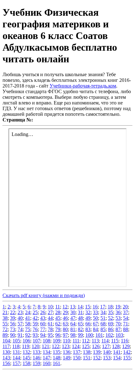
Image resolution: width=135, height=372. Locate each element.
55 (5, 323)
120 (35, 346)
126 (96, 346)
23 (20, 312)
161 (56, 363)
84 (95, 329)
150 (76, 357)
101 (99, 335)
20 (125, 306)
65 (80, 323)
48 (80, 318)
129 (126, 346)
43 (42, 318)
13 (72, 306)
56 (12, 323)
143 (6, 357)
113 (95, 340)
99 (80, 335)
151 (86, 357)
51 (102, 318)
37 (125, 312)
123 (65, 346)
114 (105, 340)
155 (127, 357)
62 (57, 323)
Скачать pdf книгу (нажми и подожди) (44, 295)
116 (124, 340)
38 (5, 318)
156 (6, 363)
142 (127, 352)
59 (35, 323)
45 (57, 318)
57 (20, 323)
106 (26, 340)
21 (5, 312)
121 (45, 346)
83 (87, 329)
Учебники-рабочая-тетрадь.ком (83, 85)
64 (72, 323)
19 (117, 306)
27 (50, 312)
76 (35, 329)
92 (27, 335)
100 (89, 335)
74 (20, 329)
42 (35, 318)
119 (25, 346)
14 (80, 306)
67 (95, 323)
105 (16, 340)
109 (56, 340)
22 (12, 312)
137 (76, 352)
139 (96, 352)
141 (117, 352)
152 (96, 357)
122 (55, 346)
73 (12, 329)
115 (114, 340)
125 (85, 346)
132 (26, 352)
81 (72, 329)
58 (27, 323)
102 (109, 335)
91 (20, 335)
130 (6, 352)
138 (86, 352)
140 (107, 352)
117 (6, 346)
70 (118, 323)
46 (65, 318)
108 (46, 340)
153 (107, 357)
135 (56, 352)
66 (87, 323)
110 (66, 340)
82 (80, 329)
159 (36, 363)
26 (42, 312)
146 (36, 357)
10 (50, 306)
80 (65, 329)
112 (85, 340)
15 (87, 306)
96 (57, 335)
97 (65, 335)
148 (56, 357)
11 (57, 306)
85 (102, 329)
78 (50, 329)
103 (119, 335)
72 (5, 329)
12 (65, 306)
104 (6, 340)
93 (35, 335)
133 (36, 352)
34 (102, 312)
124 (75, 346)
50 (95, 318)
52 (110, 318)
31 (80, 312)
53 (118, 318)
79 (57, 329)
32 (87, 312)
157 (16, 363)
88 (125, 329)
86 (110, 329)
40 (20, 318)
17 (102, 306)
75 (27, 329)
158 (26, 363)
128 (116, 346)
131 (16, 352)
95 (50, 335)
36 (118, 312)
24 (27, 312)
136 (66, 352)
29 (65, 312)
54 (125, 318)
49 (87, 318)
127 (106, 346)
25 (35, 312)
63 (65, 323)
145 (26, 357)
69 (110, 323)
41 (27, 318)
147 (46, 357)
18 (110, 306)
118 (15, 346)
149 (66, 357)
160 (46, 363)
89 (5, 335)
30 (72, 312)
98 (72, 335)
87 (118, 329)
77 (42, 329)
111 (76, 340)
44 (50, 318)
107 (36, 340)
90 (12, 335)
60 (42, 323)
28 (57, 312)
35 (110, 312)
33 (95, 312)
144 (16, 357)
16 (95, 306)
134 (46, 352)
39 (12, 318)
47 (72, 318)
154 (117, 357)
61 (50, 323)
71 (125, 323)
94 (42, 335)
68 (102, 323)
